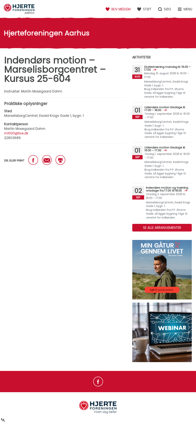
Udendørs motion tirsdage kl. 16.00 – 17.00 (165, 148)
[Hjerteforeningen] (98, 413)
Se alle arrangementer (162, 227)
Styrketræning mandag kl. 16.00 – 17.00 (167, 68)
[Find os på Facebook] (98, 381)
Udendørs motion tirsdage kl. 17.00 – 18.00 (165, 108)
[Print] (60, 160)
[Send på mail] (47, 160)
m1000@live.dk (16, 133)
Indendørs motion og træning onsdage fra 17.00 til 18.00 (167, 189)
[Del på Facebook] (33, 160)
